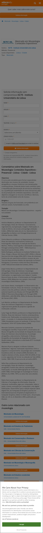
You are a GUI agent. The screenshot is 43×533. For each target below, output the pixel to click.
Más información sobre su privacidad (17, 502)
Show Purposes (21, 530)
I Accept (21, 524)
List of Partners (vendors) (10, 519)
